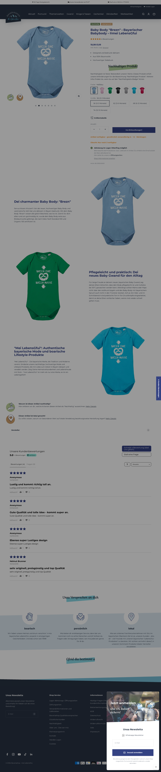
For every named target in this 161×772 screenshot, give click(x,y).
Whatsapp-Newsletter (135, 735)
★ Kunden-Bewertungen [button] (159, 388)
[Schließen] (154, 696)
